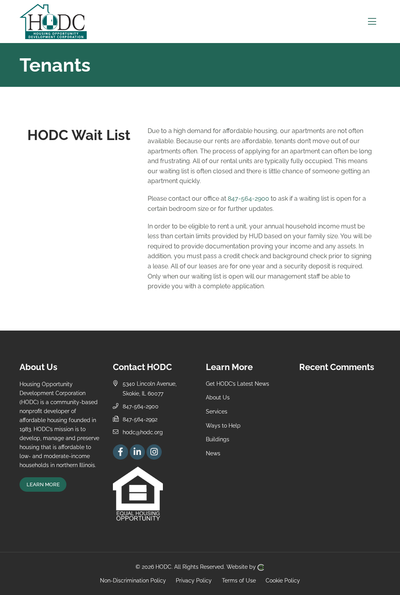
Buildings (217, 439)
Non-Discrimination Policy (133, 580)
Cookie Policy (283, 580)
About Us (218, 397)
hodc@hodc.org (143, 432)
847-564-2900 (248, 198)
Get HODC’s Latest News (237, 383)
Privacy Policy (194, 580)
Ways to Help (223, 425)
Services (216, 411)
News (213, 453)
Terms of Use (239, 580)
